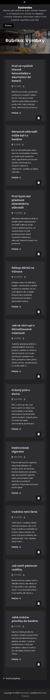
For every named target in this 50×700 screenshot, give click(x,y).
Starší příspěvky (13, 678)
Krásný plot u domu (21, 392)
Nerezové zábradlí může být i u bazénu (24, 135)
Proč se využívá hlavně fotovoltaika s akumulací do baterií (22, 73)
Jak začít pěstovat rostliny (24, 567)
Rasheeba (25, 8)
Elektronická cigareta (20, 450)
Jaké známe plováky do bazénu (25, 619)
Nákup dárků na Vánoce (23, 269)
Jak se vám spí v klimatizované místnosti (23, 329)
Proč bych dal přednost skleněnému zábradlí (21, 201)
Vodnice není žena (24, 512)
